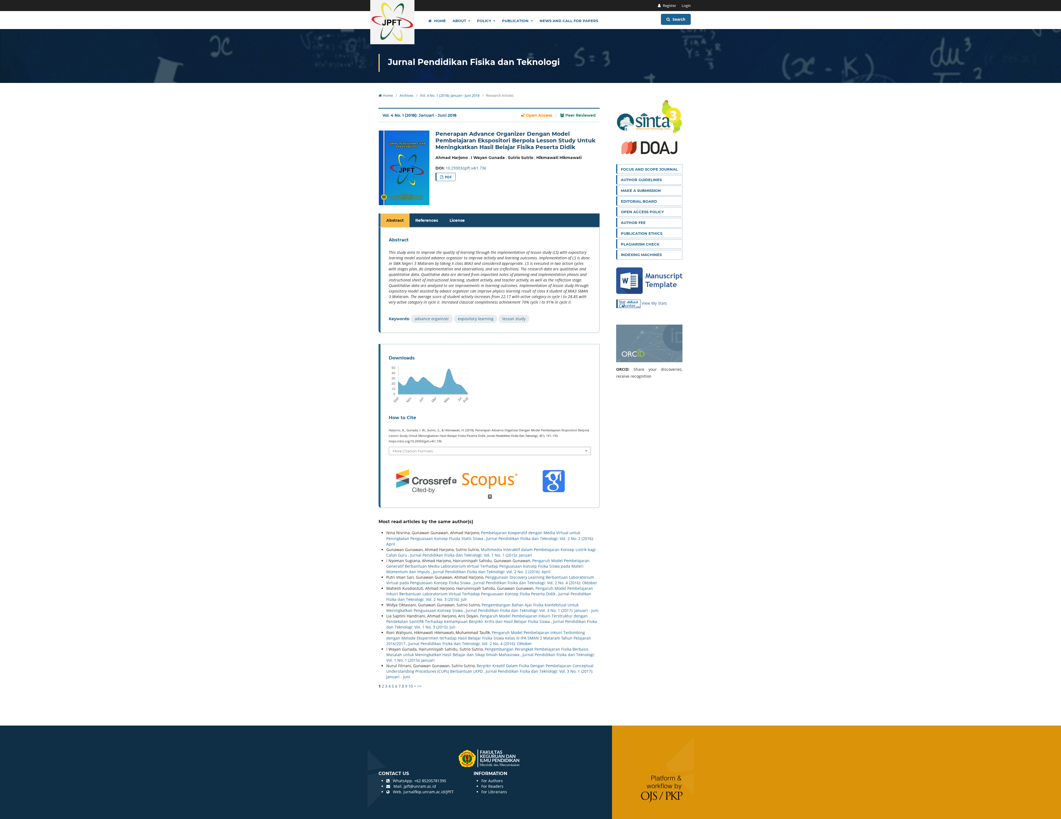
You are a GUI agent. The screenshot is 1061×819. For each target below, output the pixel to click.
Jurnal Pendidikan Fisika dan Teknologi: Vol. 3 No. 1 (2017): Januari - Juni (532, 610)
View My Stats (654, 303)
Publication (516, 21)
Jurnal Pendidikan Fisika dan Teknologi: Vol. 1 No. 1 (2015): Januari (471, 555)
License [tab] (457, 220)
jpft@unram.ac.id (420, 786)
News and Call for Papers (569, 21)
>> (419, 686)
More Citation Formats (413, 451)
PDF (448, 176)
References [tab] (426, 220)
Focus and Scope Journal (649, 169)
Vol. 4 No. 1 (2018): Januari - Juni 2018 (449, 95)
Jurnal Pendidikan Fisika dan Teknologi (474, 62)
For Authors (492, 780)
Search (678, 19)
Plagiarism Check (640, 244)
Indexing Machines (641, 254)
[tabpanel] (489, 280)
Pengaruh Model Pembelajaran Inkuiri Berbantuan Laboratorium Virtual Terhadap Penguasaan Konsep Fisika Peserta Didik (489, 591)
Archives (406, 95)
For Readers (492, 786)
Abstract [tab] (395, 220)
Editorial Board (639, 201)
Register (669, 5)
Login (686, 5)
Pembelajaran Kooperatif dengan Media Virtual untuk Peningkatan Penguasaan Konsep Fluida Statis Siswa (483, 535)
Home (439, 21)
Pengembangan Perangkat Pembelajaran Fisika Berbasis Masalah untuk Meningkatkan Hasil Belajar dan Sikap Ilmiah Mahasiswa (487, 651)
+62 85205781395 (430, 780)
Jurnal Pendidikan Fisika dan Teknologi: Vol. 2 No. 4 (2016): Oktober (535, 582)
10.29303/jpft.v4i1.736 (466, 168)
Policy (484, 21)
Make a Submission (641, 190)
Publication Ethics (641, 233)
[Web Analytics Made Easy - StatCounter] (629, 303)
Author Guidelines (641, 180)
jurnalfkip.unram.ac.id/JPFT (428, 791)
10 (410, 686)
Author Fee (633, 222)
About (460, 21)
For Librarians (494, 791)
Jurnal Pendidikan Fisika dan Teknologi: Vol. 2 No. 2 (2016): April (491, 571)
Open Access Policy (642, 212)
